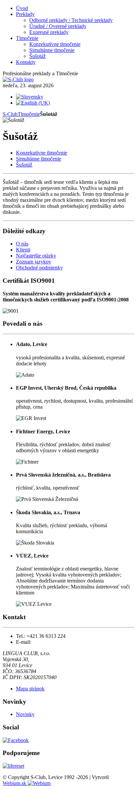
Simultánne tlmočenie (38, 159)
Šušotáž (24, 165)
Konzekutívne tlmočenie (41, 153)
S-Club (10, 114)
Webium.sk (15, 783)
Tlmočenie (29, 114)
